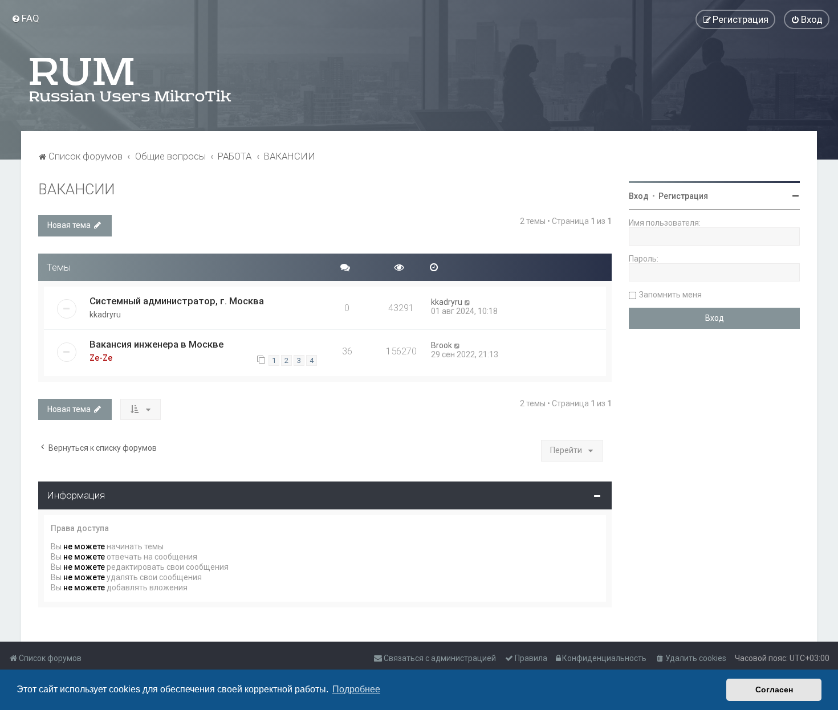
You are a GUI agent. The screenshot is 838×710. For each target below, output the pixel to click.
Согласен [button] (774, 689)
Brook (441, 345)
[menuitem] (25, 18)
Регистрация (683, 196)
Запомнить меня (670, 294)
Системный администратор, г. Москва (177, 301)
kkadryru (105, 314)
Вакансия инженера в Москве (156, 344)
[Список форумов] (131, 80)
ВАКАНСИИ (76, 189)
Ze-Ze (101, 357)
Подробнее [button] (356, 689)
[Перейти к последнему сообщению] (467, 302)
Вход (639, 196)
